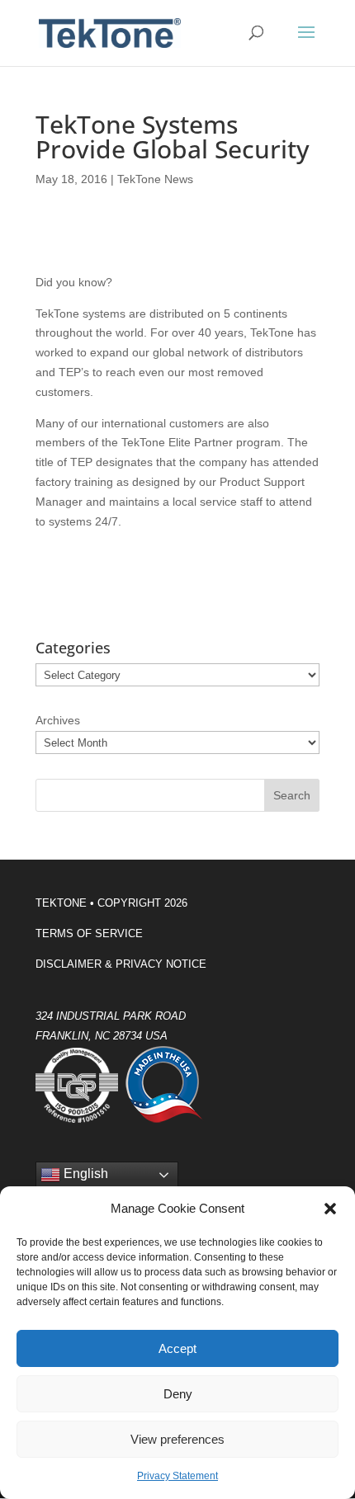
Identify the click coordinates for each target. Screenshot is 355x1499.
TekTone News (155, 179)
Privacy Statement (177, 1476)
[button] (330, 1208)
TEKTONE (61, 903)
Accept (177, 1348)
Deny (177, 1394)
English (84, 1174)
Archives (58, 720)
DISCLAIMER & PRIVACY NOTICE (121, 964)
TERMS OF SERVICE (89, 933)
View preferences (177, 1439)
